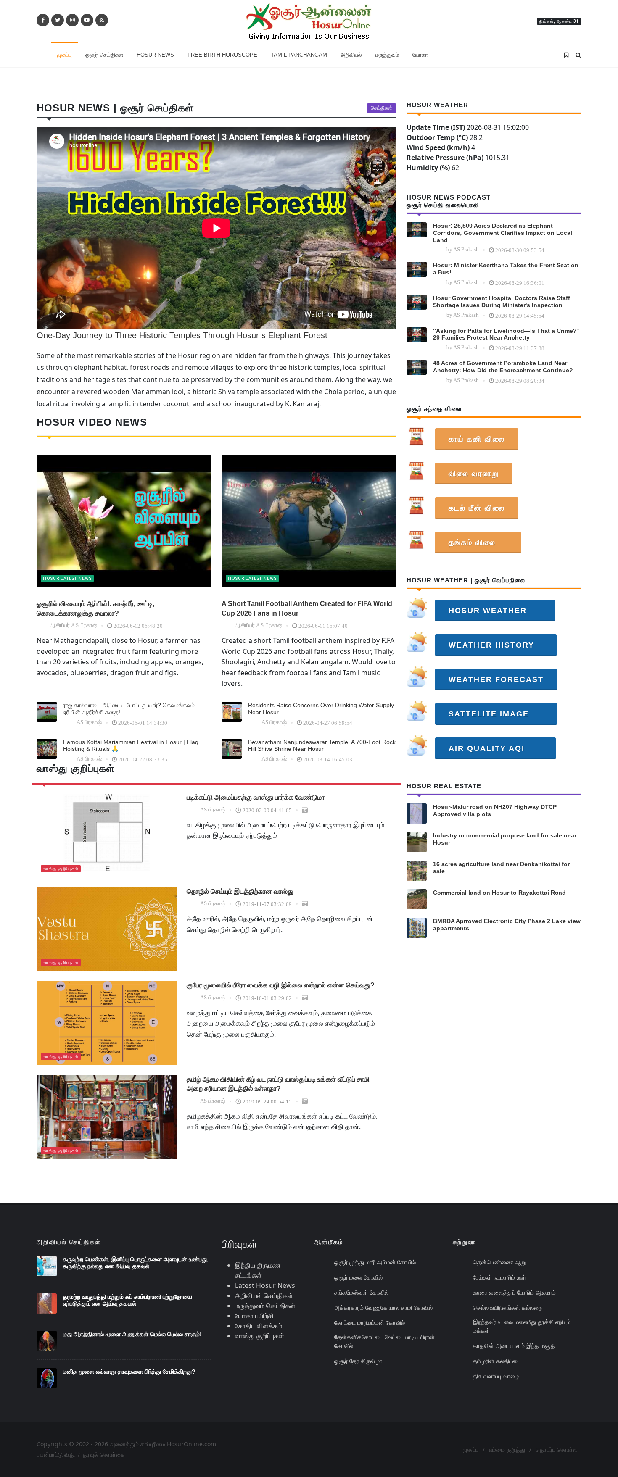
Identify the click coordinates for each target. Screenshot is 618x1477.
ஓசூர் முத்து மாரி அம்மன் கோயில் (375, 1262)
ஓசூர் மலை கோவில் (358, 1277)
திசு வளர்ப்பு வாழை (496, 1376)
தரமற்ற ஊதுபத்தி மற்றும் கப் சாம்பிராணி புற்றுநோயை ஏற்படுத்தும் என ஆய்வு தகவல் (127, 1300)
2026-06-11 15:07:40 (323, 626)
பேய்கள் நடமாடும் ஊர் (499, 1277)
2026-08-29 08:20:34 (519, 381)
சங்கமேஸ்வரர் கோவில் (361, 1292)
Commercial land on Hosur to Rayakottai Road (499, 892)
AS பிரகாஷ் (89, 722)
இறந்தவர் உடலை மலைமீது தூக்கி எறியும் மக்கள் (521, 1326)
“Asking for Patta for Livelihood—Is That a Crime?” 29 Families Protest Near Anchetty (506, 334)
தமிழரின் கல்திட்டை (497, 1361)
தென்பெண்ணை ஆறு (499, 1262)
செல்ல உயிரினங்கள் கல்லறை (507, 1307)
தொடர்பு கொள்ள (556, 1449)
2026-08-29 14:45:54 (519, 316)
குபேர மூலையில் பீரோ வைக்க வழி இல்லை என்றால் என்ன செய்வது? (281, 985)
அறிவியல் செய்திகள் (264, 1295)
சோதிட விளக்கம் (258, 1325)
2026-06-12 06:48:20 (138, 626)
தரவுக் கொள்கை (104, 1455)
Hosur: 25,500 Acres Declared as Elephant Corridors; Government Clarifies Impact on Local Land (502, 232)
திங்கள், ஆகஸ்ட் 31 (559, 21)
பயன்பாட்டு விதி (56, 1455)
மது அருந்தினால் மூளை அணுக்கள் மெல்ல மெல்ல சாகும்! (132, 1334)
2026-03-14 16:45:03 (327, 759)
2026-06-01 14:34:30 (142, 723)
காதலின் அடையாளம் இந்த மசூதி (514, 1346)
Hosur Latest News (67, 578)
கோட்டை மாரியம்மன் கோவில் (369, 1323)
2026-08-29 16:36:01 (519, 283)
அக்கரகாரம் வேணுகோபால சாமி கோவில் (383, 1307)
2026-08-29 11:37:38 (519, 348)
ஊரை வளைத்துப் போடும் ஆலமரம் (514, 1292)
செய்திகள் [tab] (381, 108)
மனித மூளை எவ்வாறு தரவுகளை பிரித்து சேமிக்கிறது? (129, 1371)
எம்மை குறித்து (507, 1449)
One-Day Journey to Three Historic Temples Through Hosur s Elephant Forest (182, 335)
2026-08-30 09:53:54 (519, 250)
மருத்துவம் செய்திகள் (265, 1305)
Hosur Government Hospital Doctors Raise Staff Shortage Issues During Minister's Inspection (501, 301)
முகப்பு (470, 1449)
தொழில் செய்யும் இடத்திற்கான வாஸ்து (240, 891)
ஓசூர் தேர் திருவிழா (358, 1361)
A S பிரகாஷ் (84, 625)
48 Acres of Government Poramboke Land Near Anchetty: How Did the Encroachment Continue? (503, 367)
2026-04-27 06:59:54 (327, 723)
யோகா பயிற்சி (254, 1315)
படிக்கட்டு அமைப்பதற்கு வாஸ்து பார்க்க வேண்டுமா (256, 797)
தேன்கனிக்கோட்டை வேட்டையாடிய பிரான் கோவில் (384, 1341)
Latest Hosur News (265, 1285)
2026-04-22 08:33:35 (142, 759)
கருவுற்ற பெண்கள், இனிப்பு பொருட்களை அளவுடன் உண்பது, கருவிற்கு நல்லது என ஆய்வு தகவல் (136, 1263)
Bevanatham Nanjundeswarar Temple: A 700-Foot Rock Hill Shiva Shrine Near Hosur (322, 746)
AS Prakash (466, 249)
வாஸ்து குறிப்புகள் (61, 868)
